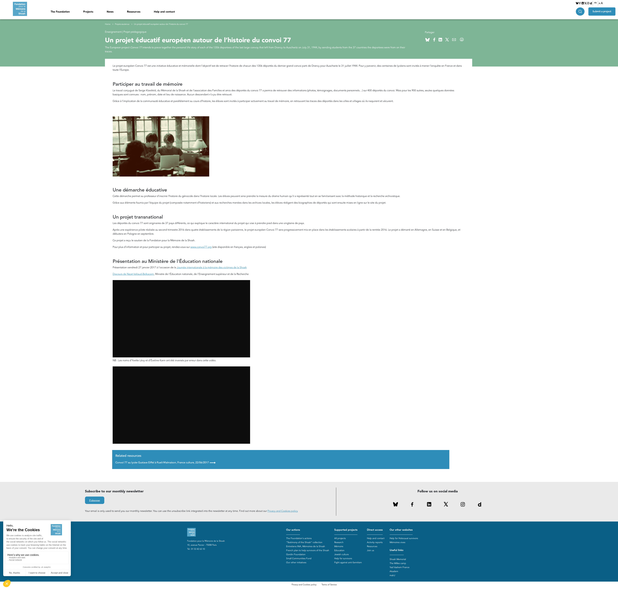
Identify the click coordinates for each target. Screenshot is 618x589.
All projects (340, 538)
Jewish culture (341, 554)
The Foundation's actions (299, 538)
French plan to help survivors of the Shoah (307, 550)
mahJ (392, 575)
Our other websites (401, 530)
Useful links (396, 550)
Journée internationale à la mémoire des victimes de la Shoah (212, 267)
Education (339, 550)
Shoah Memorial (398, 559)
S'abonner (94, 500)
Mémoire (338, 546)
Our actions (293, 530)
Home (107, 24)
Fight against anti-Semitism (348, 562)
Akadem (394, 571)
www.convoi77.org (201, 247)
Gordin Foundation (295, 554)
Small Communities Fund (298, 558)
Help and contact (164, 12)
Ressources (133, 12)
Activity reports (375, 542)
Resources (372, 546)
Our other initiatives (296, 562)
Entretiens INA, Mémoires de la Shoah (305, 546)
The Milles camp (398, 563)
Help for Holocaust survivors (404, 538)
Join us (370, 550)
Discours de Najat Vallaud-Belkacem (133, 274)
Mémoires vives (397, 542)
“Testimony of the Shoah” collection (304, 542)
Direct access (375, 530)
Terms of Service (329, 584)
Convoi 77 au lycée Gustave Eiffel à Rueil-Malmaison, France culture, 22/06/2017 (165, 462)
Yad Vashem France (399, 567)
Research (338, 542)
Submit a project (602, 11)
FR (595, 3)
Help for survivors (343, 558)
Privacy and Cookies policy (282, 511)
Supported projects (345, 530)
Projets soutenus (122, 24)
